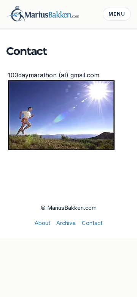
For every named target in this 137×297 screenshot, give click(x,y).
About (42, 223)
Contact (92, 223)
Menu (116, 14)
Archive (66, 223)
